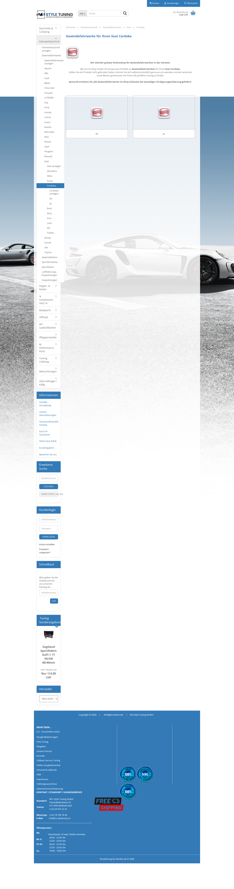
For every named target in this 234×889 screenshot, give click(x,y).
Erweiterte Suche (49, 494)
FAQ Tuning (42, 741)
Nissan (47, 141)
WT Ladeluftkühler (47, 326)
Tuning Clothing (44, 360)
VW (46, 247)
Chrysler (48, 92)
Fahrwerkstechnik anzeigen (51, 49)
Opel (46, 146)
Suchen (48, 486)
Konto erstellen (47, 544)
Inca (49, 218)
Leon (49, 223)
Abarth (47, 68)
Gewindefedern (49, 257)
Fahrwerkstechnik (49, 41)
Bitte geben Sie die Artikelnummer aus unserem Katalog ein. (48, 582)
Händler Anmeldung (45, 404)
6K (51, 198)
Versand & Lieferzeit (46, 769)
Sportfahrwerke (50, 262)
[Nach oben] (9, 884)
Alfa (46, 73)
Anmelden (48, 536)
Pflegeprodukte (48, 337)
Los (54, 600)
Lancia (47, 117)
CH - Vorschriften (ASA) (48, 731)
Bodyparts (45, 310)
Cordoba (51, 185)
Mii (48, 227)
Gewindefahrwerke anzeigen (54, 62)
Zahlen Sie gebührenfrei (48, 765)
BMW (47, 83)
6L (51, 203)
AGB (38, 774)
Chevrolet (49, 87)
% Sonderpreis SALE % (46, 300)
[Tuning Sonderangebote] (56, 626)
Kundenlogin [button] (172, 3)
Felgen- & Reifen (44, 287)
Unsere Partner (44, 751)
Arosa (50, 180)
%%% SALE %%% (48, 441)
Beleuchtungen (48, 371)
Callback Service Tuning (48, 760)
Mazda (47, 127)
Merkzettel (192, 3)
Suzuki (47, 242)
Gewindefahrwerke (51, 55)
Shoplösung (106, 858)
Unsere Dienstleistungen (47, 413)
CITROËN (49, 97)
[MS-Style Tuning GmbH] (54, 14)
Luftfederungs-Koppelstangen (49, 273)
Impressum (42, 779)
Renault (48, 156)
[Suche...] (125, 13)
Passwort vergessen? (45, 551)
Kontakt (40, 755)
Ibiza (49, 213)
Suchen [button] (155, 3)
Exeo (49, 208)
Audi (46, 78)
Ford (46, 107)
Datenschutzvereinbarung (49, 788)
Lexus (47, 122)
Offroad (43, 317)
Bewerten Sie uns (48, 454)
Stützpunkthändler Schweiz (49, 423)
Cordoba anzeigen (54, 192)
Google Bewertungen (47, 736)
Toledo (50, 232)
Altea (49, 175)
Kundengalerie (46, 447)
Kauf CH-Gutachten (44, 433)
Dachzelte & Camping (46, 30)
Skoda (47, 237)
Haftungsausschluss (46, 783)
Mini (46, 136)
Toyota (48, 252)
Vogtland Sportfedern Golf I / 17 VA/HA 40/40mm (48, 654)
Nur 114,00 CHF (49, 673)
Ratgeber (41, 746)
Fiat (46, 102)
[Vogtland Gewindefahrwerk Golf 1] (48, 635)
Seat (46, 161)
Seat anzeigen (54, 166)
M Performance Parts (46, 348)
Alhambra (52, 171)
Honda (47, 112)
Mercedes (49, 131)
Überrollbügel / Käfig (48, 383)
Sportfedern (48, 267)
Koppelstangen (49, 280)
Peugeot (48, 151)
